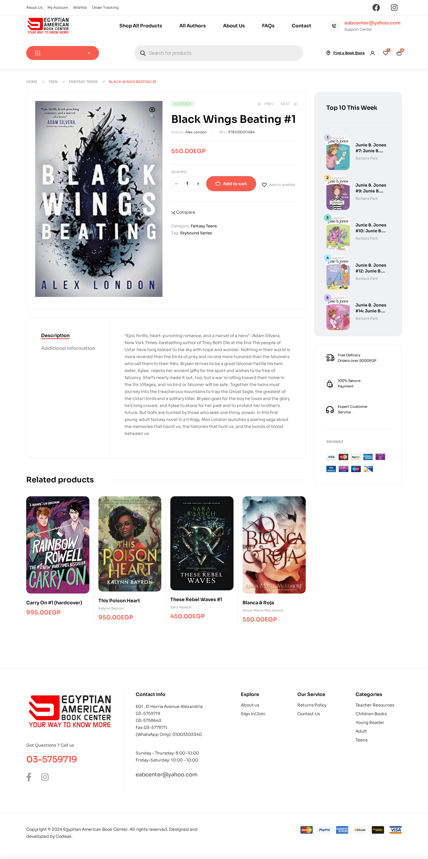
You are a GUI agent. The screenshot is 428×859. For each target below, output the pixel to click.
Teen (53, 81)
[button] (152, 113)
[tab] (68, 335)
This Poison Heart (119, 601)
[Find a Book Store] (328, 53)
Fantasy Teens (83, 81)
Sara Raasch (181, 607)
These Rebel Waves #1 (196, 599)
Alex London (196, 132)
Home (31, 81)
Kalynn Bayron (111, 608)
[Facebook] (376, 7)
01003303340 (187, 734)
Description (55, 335)
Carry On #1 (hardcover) (54, 603)
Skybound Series (196, 233)
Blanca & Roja (258, 603)
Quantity (179, 171)
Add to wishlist (282, 185)
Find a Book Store (349, 53)
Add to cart (235, 183)
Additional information (68, 348)
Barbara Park (367, 158)
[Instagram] (394, 7)
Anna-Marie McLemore (263, 610)
